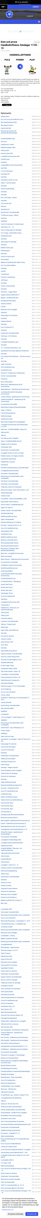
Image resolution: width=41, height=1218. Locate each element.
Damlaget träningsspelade (9, 1018)
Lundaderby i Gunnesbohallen (10, 674)
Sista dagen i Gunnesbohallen (10, 912)
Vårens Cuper (5, 874)
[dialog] (20, 1206)
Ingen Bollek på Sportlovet (9, 651)
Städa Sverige (5, 764)
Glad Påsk (4, 168)
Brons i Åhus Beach (7, 382)
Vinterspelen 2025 (6, 447)
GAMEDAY (4, 221)
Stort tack (4, 141)
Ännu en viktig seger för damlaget (11, 230)
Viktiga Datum (5, 116)
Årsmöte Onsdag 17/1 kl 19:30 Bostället (13, 686)
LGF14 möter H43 (6, 203)
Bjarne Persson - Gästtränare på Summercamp (15, 559)
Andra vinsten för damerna (9, 1173)
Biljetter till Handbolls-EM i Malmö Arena (13, 262)
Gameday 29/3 (5, 174)
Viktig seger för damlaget (8, 242)
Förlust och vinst (6, 882)
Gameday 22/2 (5, 209)
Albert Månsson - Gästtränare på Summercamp (15, 389)
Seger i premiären (6, 364)
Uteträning (4, 599)
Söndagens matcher (7, 986)
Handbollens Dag (6, 370)
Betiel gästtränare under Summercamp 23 (13, 826)
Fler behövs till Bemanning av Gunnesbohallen (15, 467)
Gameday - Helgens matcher (9, 767)
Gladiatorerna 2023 (6, 845)
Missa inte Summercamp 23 (9, 817)
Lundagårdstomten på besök (10, 470)
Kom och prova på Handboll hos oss (12, 119)
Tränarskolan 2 (5, 605)
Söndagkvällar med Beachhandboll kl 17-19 (14, 1046)
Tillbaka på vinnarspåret (8, 758)
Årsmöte (3, 206)
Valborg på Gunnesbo (7, 1092)
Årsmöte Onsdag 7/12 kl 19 (9, 950)
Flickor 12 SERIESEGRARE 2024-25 (11, 441)
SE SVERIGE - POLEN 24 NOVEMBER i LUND (14, 499)
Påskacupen (4, 627)
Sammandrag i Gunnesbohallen (10, 705)
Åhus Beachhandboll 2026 (9, 122)
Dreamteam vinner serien (8, 1118)
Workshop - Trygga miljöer (9, 292)
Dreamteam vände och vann (9, 180)
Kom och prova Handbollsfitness (11, 1143)
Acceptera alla (32, 1214)
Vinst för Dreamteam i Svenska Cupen (12, 224)
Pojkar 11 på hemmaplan (8, 183)
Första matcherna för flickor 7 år (10, 677)
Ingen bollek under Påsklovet (9, 630)
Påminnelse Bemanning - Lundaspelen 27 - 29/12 (15, 921)
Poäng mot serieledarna (8, 277)
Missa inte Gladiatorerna (8, 1083)
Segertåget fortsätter (7, 968)
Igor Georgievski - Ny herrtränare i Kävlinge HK (14, 1030)
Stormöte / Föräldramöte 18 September (13, 373)
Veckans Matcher (6, 321)
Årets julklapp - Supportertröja (10, 947)
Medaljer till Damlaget (7, 1074)
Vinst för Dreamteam (7, 1003)
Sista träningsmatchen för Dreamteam (12, 997)
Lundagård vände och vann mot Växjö (12, 453)
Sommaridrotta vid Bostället (9, 562)
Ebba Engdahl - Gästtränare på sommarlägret (14, 1040)
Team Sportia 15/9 (6, 1009)
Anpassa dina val (7, 1210)
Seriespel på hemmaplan (8, 300)
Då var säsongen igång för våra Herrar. (12, 1188)
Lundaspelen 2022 (6, 909)
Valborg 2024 (5, 612)
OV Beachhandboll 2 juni (8, 578)
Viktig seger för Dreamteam (9, 315)
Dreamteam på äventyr (7, 994)
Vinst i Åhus (4, 645)
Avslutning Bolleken (7, 571)
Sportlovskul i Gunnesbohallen (10, 212)
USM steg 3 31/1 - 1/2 (7, 227)
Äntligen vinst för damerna (9, 444)
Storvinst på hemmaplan (8, 747)
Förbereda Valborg (6, 618)
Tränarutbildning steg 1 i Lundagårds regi (13, 924)
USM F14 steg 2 (5, 953)
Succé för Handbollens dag (9, 1000)
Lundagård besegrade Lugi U (10, 342)
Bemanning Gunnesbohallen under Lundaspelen (15, 915)
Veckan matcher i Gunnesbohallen (11, 510)
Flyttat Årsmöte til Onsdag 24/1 (10, 680)
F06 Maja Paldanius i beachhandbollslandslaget (15, 1071)
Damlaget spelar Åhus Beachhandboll (12, 814)
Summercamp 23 (6, 811)
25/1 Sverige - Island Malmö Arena (11, 233)
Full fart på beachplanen (8, 413)
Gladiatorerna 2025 (6, 419)
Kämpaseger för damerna (8, 744)
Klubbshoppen (5, 250)
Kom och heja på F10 (7, 327)
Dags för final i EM (6, 959)
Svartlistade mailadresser (8, 459)
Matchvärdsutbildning (7, 1166)
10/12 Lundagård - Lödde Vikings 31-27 (13, 717)
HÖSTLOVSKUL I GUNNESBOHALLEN (12, 504)
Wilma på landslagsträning (9, 871)
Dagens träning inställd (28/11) (10, 295)
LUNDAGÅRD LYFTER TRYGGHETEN (11, 165)
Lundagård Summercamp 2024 (10, 602)
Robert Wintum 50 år (7, 642)
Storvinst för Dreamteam (8, 776)
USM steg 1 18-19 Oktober (9, 336)
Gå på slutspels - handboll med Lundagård (14, 1112)
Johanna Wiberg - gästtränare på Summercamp (15, 397)
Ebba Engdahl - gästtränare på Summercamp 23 (15, 820)
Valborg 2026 (5, 150)
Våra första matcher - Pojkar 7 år (10, 671)
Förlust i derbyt (5, 695)
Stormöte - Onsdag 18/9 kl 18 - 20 (11, 525)
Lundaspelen (5, 714)
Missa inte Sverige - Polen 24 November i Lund (15, 490)
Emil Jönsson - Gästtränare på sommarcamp (14, 1037)
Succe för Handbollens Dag (9, 528)
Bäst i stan (4, 903)
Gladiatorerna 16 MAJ (7, 144)
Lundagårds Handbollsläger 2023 (11, 840)
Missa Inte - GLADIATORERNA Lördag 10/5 (14, 429)
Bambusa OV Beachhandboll (9, 1058)
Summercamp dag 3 (7, 809)
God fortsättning (6, 689)
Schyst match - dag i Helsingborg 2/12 (12, 727)
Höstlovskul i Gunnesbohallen (10, 333)
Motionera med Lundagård (9, 309)
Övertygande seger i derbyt (9, 668)
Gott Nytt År (4, 465)
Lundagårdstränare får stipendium (11, 1098)
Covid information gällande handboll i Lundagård (15, 1149)
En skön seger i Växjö (7, 665)
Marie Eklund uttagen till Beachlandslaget (13, 407)
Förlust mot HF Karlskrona (9, 897)
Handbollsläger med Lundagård (10, 1086)
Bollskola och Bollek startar (9, 540)
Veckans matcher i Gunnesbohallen (11, 654)
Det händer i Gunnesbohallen (9, 473)
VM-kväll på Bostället (7, 708)
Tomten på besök (6, 702)
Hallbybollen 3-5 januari (8, 462)
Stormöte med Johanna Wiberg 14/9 (12, 1015)
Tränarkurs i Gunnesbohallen (9, 621)
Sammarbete (5, 259)
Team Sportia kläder (7, 991)
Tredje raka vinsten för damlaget (10, 983)
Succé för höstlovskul (7, 750)
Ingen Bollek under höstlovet (9, 501)
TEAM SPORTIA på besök (8, 782)
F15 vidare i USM (6, 1163)
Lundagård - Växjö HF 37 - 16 (9, 865)
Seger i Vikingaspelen (7, 519)
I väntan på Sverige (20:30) (9, 1146)
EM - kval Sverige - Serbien (9, 197)
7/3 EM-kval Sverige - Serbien (9, 215)
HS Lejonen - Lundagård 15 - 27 (10, 1133)
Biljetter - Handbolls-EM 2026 (9, 298)
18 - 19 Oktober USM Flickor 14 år (11, 348)
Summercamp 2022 (7, 1027)
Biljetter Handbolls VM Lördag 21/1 (11, 900)
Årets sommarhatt (6, 556)
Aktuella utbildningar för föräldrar (11, 522)
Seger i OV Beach (6, 410)
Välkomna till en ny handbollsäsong (11, 800)
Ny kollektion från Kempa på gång (11, 1115)
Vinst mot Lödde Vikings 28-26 (10, 656)
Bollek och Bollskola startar (9, 797)
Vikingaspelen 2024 (7, 531)
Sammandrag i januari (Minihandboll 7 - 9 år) (14, 1152)
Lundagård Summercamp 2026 (10, 156)
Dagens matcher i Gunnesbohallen (11, 977)
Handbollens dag (6, 794)
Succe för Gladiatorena (8, 596)
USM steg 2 (4, 280)
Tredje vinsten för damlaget (9, 773)
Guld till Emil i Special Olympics (10, 1043)
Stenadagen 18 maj (7, 593)
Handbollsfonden (6, 236)
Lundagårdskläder (6, 944)
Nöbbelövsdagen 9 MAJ (8, 147)
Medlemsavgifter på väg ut (9, 516)
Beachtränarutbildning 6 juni (9, 568)
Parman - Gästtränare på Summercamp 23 (13, 823)
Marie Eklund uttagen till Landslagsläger (13, 422)
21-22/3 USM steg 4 (7, 171)
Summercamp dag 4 (7, 806)
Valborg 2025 (5, 432)
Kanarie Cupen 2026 (7, 153)
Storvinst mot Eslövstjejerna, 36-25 (11, 659)
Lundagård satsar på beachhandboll (12, 842)
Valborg (3, 435)
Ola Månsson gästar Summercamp (11, 565)
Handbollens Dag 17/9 (8, 1006)
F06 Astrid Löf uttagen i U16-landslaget (13, 1055)
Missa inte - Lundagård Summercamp (12, 553)
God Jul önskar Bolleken (8, 265)
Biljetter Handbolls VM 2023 (9, 938)
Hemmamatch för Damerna (9, 965)
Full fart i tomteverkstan (8, 286)
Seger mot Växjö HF (7, 507)
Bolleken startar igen (7, 247)
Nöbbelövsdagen (6, 416)
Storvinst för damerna (7, 636)
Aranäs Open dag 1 (7, 590)
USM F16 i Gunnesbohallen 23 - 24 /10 (12, 1185)
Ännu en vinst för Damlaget (9, 980)
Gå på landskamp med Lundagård (11, 770)
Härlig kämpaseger (6, 493)
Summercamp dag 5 (7, 803)
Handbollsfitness (6, 859)
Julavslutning (5, 274)
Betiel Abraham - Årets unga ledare (11, 1077)
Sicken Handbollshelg (7, 189)
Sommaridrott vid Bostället (9, 404)
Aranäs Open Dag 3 (7, 584)
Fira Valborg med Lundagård (9, 438)
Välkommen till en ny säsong (9, 1024)
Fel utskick (4, 379)
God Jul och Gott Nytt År (8, 692)
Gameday (4, 162)
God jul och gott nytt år (8, 256)
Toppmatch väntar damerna (9, 888)
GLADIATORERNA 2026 (8, 138)
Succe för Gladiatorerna (8, 1080)
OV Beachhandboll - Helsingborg (11, 581)
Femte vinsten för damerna (9, 971)
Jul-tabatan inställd (6, 927)
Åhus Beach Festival (7, 125)
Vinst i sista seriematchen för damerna (12, 1121)
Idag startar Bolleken (7, 683)
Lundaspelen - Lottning (8, 935)
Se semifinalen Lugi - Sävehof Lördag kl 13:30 (14, 1095)
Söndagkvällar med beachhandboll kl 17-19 (14, 829)
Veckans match (5, 496)
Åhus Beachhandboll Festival (9, 546)
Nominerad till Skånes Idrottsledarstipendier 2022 (16, 1124)
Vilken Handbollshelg (7, 1136)
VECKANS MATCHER (7, 513)
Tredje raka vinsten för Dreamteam (11, 487)
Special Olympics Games (8, 1065)
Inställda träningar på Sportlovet (10, 1130)
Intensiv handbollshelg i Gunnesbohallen (13, 1109)
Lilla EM (3, 271)
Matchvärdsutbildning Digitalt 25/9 (11, 785)
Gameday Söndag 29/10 (8, 761)
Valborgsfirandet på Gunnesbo (10, 853)
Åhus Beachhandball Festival (9, 543)
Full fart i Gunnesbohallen (8, 376)
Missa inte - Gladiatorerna (8, 1089)
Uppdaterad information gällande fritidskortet (15, 351)
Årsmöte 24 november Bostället (10, 1179)
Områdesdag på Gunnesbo (9, 1068)
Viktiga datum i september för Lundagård (13, 1021)
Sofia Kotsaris (5, 856)
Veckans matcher (6, 303)
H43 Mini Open (5, 159)
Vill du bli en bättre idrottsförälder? (11, 1107)
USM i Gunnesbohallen (8, 1182)
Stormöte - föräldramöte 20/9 (10, 788)
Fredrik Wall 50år (6, 128)
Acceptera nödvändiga (15, 1214)
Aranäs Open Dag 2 (7, 587)
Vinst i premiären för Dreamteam (10, 988)
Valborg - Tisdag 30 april (8, 624)
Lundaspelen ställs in (7, 1160)
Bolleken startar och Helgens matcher (12, 456)
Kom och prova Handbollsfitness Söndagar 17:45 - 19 (19, 45)
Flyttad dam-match (6, 956)
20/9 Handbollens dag (7, 367)
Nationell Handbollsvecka (8, 1012)
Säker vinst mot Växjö (7, 736)
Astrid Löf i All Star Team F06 (9, 1104)
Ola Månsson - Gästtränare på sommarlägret (14, 1049)
